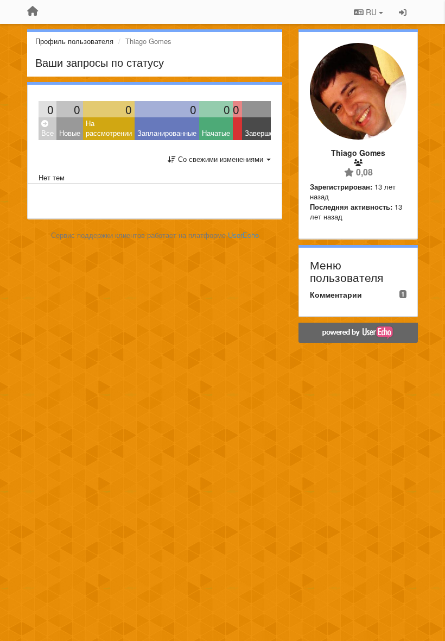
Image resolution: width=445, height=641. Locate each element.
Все (47, 133)
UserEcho (243, 235)
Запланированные (166, 133)
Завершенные (267, 133)
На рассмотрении (109, 128)
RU (371, 12)
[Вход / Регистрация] (402, 12)
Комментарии (336, 294)
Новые (69, 133)
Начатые (216, 133)
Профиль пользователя (74, 41)
